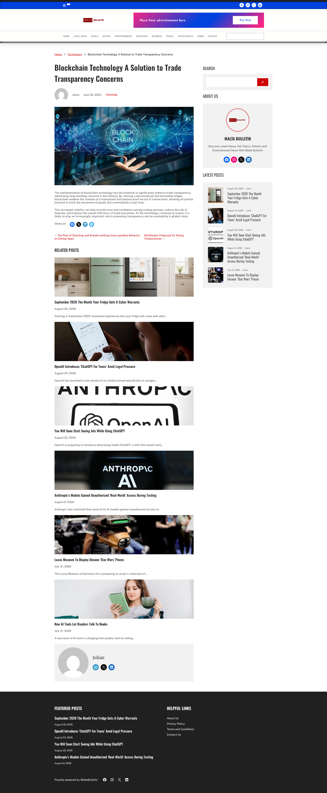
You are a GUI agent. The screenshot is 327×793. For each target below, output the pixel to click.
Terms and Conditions (180, 729)
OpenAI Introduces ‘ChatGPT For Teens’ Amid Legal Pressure (94, 366)
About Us (172, 718)
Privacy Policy (176, 723)
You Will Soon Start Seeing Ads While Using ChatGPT (89, 430)
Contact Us (174, 734)
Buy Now (245, 20)
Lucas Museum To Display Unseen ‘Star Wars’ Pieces (89, 559)
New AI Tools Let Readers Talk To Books (80, 624)
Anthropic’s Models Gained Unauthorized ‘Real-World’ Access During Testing (105, 495)
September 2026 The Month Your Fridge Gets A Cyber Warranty (97, 301)
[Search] (262, 82)
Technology (74, 54)
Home (66, 36)
